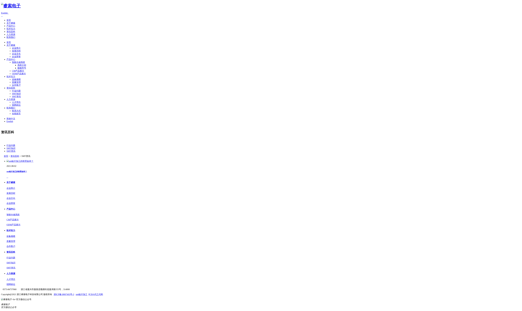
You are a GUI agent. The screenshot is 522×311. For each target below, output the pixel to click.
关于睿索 (11, 23)
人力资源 (11, 34)
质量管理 (16, 82)
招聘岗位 (16, 105)
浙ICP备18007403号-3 (64, 294)
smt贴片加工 (81, 294)
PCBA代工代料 (95, 294)
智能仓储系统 (18, 62)
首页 (9, 20)
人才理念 (16, 102)
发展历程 (16, 51)
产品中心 (11, 26)
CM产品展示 (18, 71)
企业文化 (16, 54)
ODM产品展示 (19, 74)
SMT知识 (16, 93)
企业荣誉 (16, 56)
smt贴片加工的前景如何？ (17, 171)
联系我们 (11, 37)
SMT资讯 (16, 96)
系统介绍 (21, 65)
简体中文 (11, 118)
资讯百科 (11, 31)
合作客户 (16, 85)
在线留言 (16, 113)
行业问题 (16, 91)
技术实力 (11, 29)
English (5, 13)
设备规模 (16, 79)
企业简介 (16, 48)
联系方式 (16, 111)
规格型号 (21, 68)
